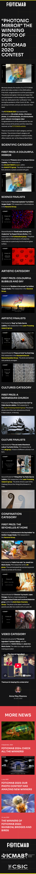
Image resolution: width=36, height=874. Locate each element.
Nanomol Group (10, 207)
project (12, 165)
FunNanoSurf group (19, 236)
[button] (2, 4)
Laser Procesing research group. (15, 408)
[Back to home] (16, 4)
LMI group (7, 449)
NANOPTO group (10, 167)
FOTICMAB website (19, 126)
